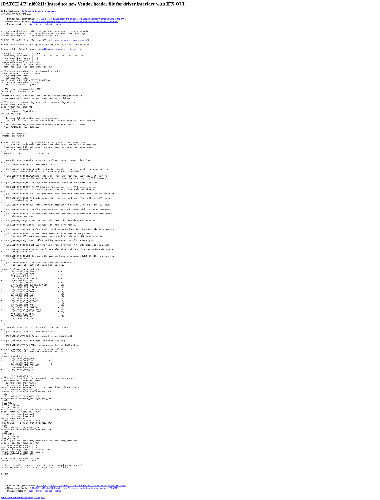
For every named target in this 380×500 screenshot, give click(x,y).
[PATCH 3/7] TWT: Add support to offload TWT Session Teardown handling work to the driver (81, 19)
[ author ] (58, 24)
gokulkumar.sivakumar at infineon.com (38, 11)
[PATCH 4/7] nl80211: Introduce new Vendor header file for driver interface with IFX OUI (75, 21)
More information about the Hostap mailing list (23, 497)
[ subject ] (48, 24)
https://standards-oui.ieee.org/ (69, 40)
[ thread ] (39, 24)
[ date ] (31, 24)
